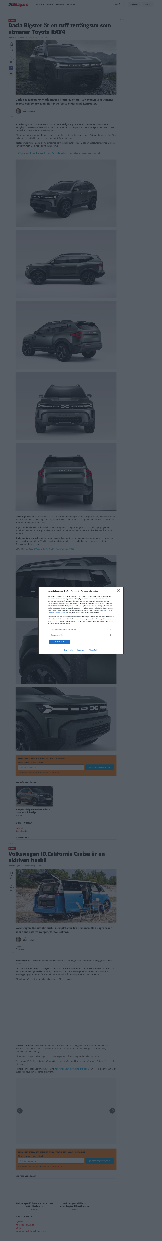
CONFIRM (59, 642)
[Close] (119, 591)
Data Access (81, 650)
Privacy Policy (93, 650)
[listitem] (81, 629)
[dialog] (81, 620)
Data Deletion (68, 650)
